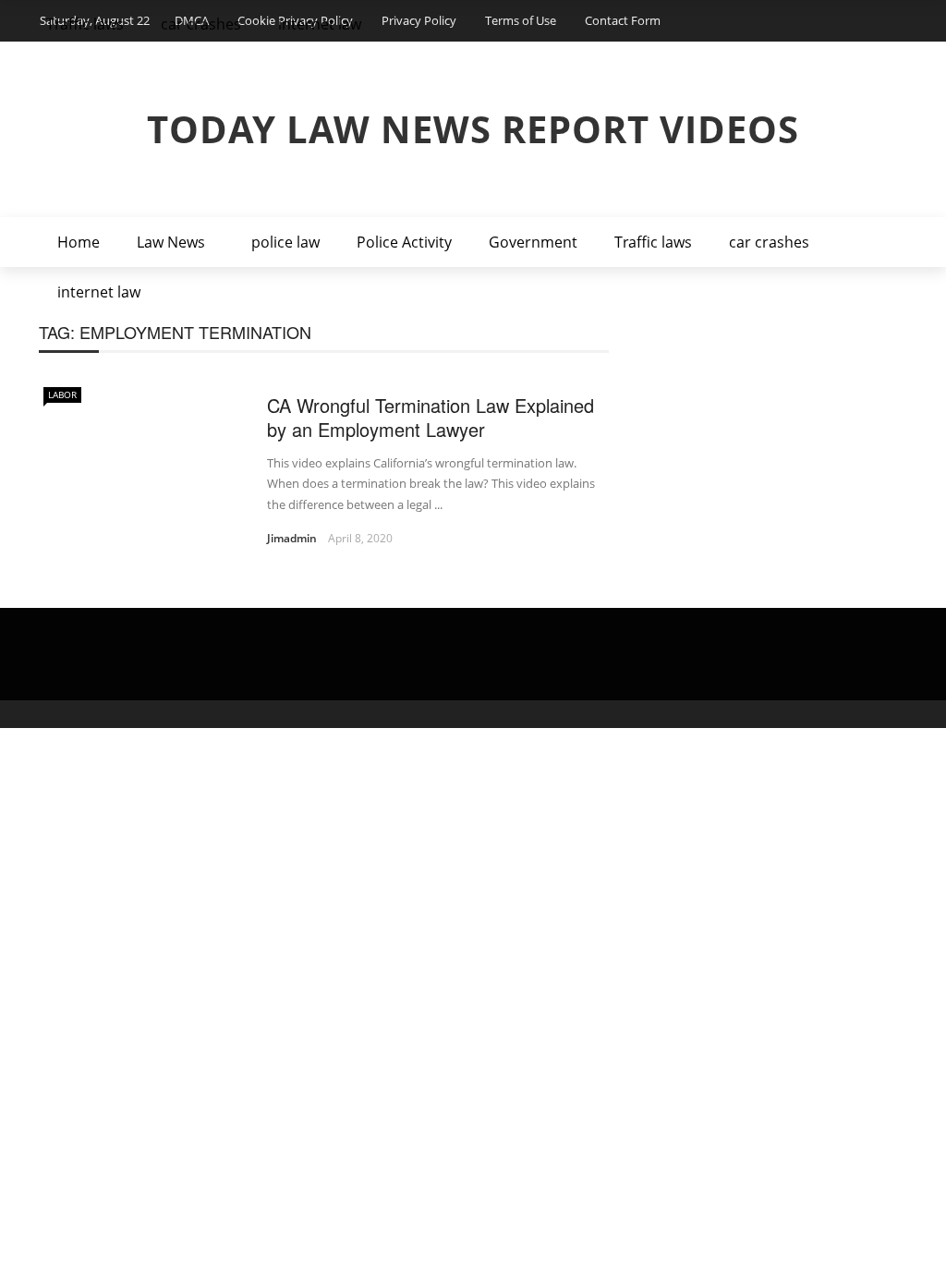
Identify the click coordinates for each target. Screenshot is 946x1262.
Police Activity (404, 242)
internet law (98, 292)
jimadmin (292, 538)
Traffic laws (653, 242)
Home (78, 242)
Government (533, 242)
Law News (171, 242)
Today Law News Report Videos (473, 128)
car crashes (769, 242)
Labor (62, 394)
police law (285, 242)
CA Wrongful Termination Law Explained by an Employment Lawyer (430, 417)
